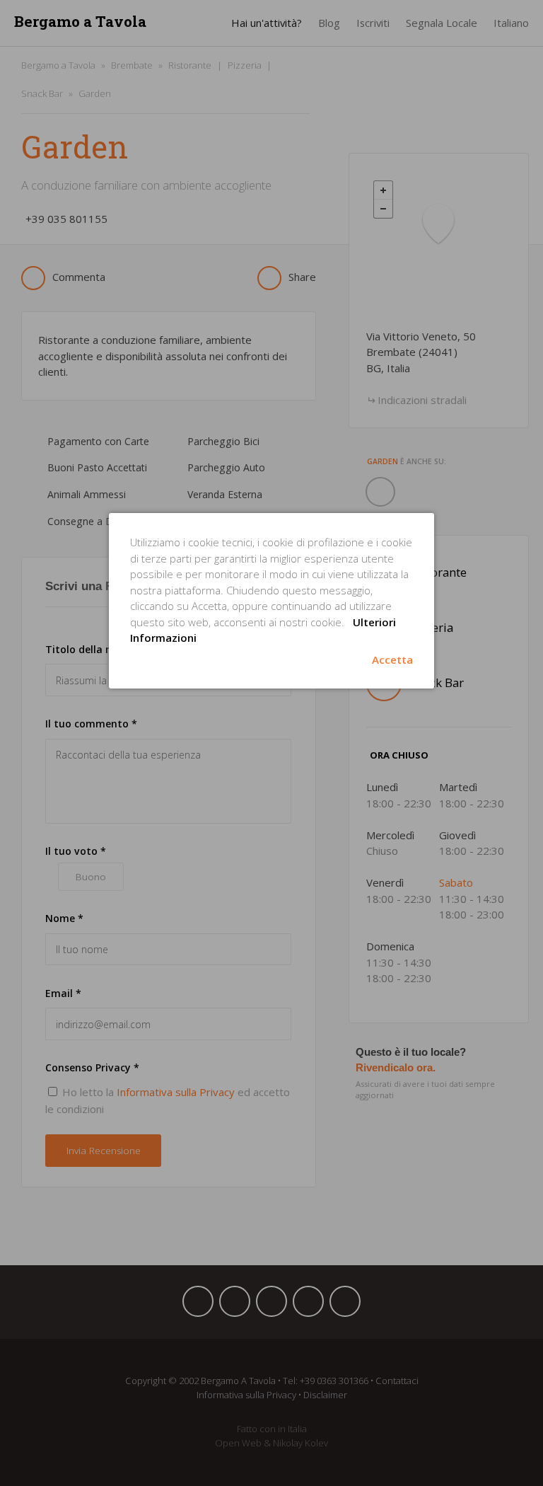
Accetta (392, 659)
